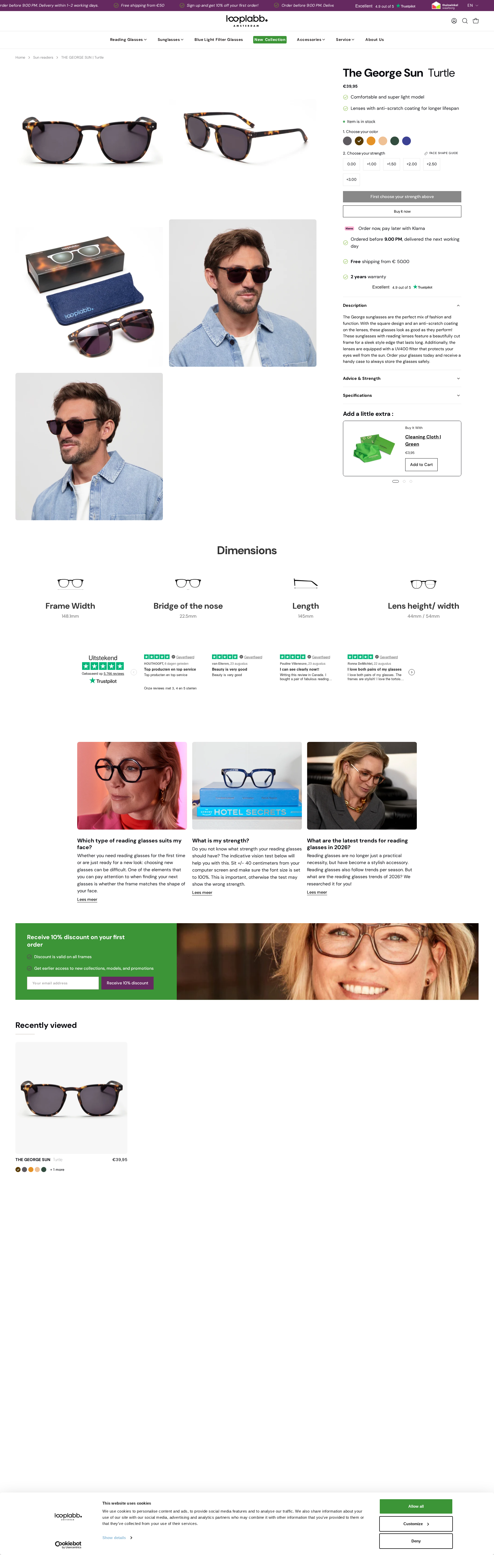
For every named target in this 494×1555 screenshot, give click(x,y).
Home (20, 57)
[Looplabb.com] (247, 21)
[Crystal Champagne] (382, 141)
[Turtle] (359, 141)
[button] (465, 20)
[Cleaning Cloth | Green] (374, 448)
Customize (413, 1524)
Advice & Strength (362, 378)
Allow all (416, 1506)
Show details (114, 1537)
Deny (416, 1541)
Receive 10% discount (127, 983)
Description (355, 305)
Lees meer (87, 899)
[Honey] (371, 141)
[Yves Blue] (406, 141)
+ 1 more (57, 1169)
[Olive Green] (394, 141)
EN (470, 5)
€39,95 (119, 1160)
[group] (247, 822)
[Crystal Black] (347, 141)
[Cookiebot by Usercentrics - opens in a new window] (68, 1545)
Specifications (357, 395)
